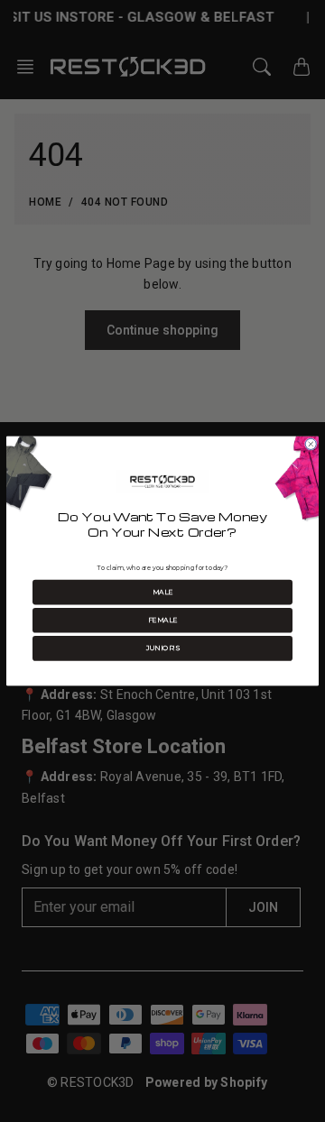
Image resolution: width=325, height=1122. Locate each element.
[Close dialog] (310, 443)
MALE (163, 592)
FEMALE (163, 620)
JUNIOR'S (163, 648)
